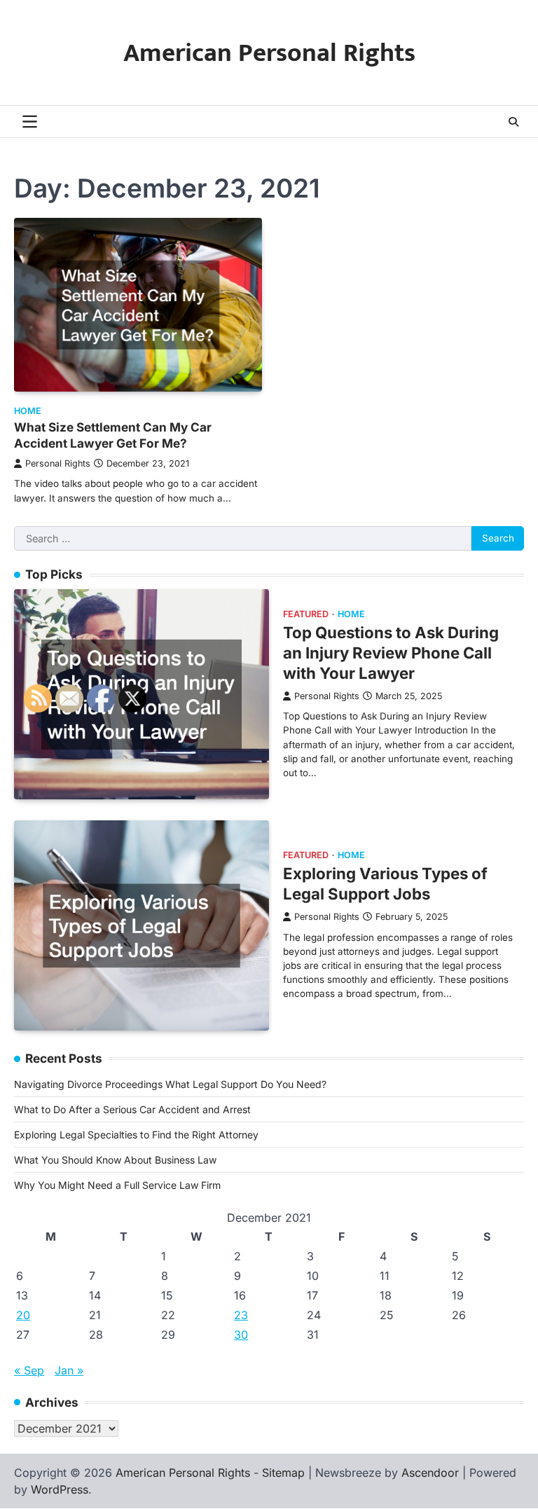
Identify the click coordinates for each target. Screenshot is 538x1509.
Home (27, 411)
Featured (306, 614)
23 (241, 1315)
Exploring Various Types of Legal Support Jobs (385, 883)
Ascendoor (430, 1473)
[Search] (513, 121)
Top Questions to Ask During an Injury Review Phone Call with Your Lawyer (391, 652)
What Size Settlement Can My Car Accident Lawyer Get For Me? (113, 435)
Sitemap (283, 1473)
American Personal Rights (269, 53)
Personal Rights (57, 463)
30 (241, 1335)
